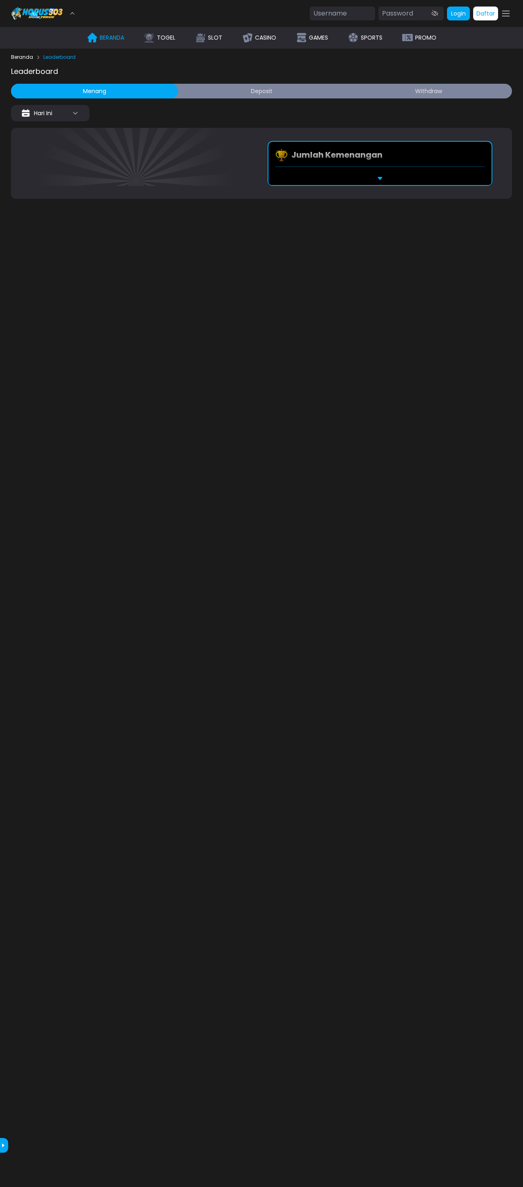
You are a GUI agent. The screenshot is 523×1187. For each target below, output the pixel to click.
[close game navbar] (72, 13)
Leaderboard (59, 57)
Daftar (485, 13)
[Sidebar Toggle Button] (506, 13)
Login (458, 13)
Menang (94, 91)
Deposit (262, 91)
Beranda (22, 57)
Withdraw (428, 91)
